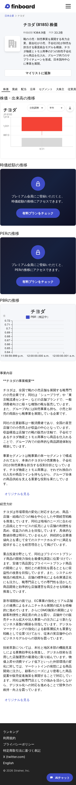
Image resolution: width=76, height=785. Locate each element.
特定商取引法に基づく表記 (22, 750)
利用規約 (9, 738)
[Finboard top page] (20, 6)
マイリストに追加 (38, 73)
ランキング (11, 732)
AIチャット (62, 778)
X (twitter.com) (14, 757)
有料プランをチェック (38, 213)
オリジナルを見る (17, 494)
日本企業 (9, 15)
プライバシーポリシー (18, 744)
